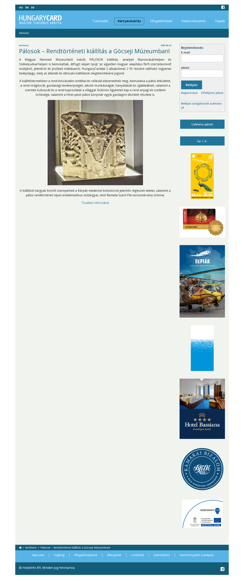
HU (21, 7)
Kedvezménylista (193, 21)
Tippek (220, 21)
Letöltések (137, 555)
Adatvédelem (162, 555)
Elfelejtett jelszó (212, 93)
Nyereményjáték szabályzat (197, 555)
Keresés (24, 33)
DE (32, 7)
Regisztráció (189, 93)
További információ (95, 203)
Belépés (191, 85)
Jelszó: (185, 67)
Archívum (31, 547)
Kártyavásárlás (129, 21)
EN (27, 7)
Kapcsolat (38, 555)
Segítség (59, 555)
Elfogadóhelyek (161, 21)
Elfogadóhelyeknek (85, 555)
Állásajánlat (114, 555)
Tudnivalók (100, 21)
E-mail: (185, 52)
